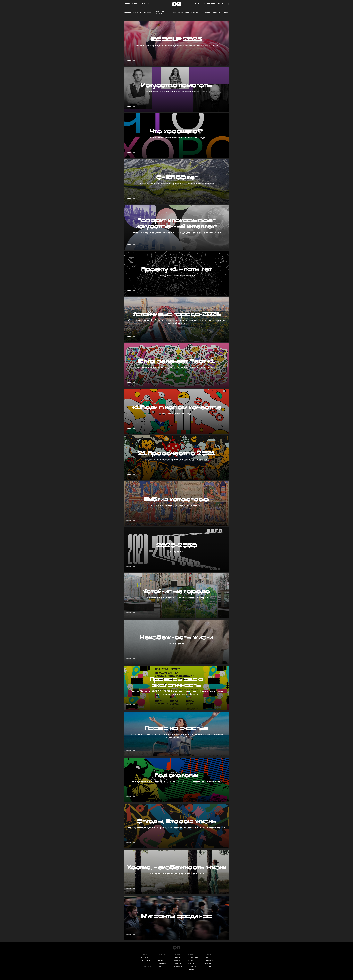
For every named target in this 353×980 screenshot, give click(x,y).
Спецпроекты (145, 960)
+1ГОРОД (207, 12)
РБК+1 (203, 4)
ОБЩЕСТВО (147, 12)
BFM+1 (160, 967)
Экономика (178, 963)
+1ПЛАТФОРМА (216, 12)
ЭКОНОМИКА (137, 12)
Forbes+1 (160, 960)
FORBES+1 (221, 4)
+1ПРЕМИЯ (195, 4)
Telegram (208, 967)
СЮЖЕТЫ (135, 4)
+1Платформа (193, 957)
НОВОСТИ (127, 4)
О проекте (144, 957)
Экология (177, 957)
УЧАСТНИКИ (195, 12)
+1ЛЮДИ (226, 12)
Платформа (178, 967)
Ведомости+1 (162, 963)
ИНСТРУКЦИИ (144, 4)
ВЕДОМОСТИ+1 (211, 4)
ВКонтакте (209, 960)
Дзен (206, 957)
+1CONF (191, 970)
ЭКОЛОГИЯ (127, 12)
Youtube (208, 963)
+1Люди (191, 963)
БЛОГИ (187, 12)
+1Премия (192, 967)
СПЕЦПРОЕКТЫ (178, 12)
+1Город (191, 960)
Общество (177, 960)
